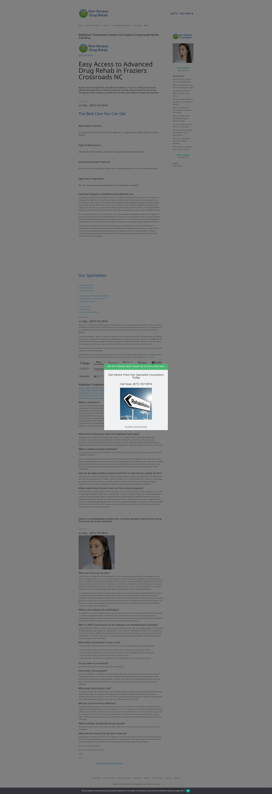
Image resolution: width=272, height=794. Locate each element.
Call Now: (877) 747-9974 (136, 384)
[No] (269, 791)
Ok (188, 791)
